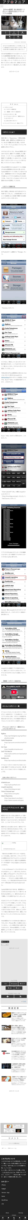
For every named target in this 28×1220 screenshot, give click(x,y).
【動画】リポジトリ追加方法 (13, 112)
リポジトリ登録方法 (11, 109)
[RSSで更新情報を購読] (20, 996)
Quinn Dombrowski (20, 28)
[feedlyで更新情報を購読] (7, 996)
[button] (18, 37)
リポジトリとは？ (8, 107)
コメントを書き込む (14, 1143)
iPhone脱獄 (5, 944)
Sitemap (21, 1213)
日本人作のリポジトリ (11, 120)
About (7, 1213)
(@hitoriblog (5, 377)
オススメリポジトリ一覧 (10, 114)
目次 (12, 104)
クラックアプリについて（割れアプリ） (14, 123)
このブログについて (8, 1172)
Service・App (6, 941)
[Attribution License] (25, 28)
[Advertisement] (14, 87)
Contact (14, 1215)
